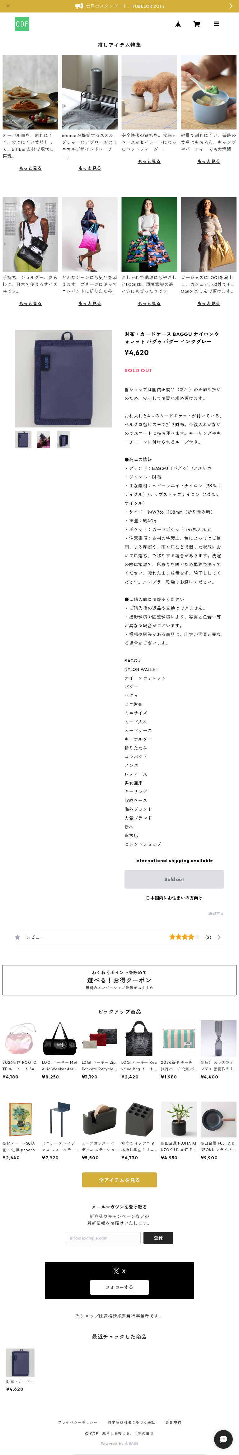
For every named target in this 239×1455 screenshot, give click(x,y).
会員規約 (173, 1422)
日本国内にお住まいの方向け (174, 898)
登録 (158, 1238)
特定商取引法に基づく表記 (132, 1422)
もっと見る (30, 168)
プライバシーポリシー (78, 1422)
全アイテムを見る (119, 1180)
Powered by (113, 1443)
